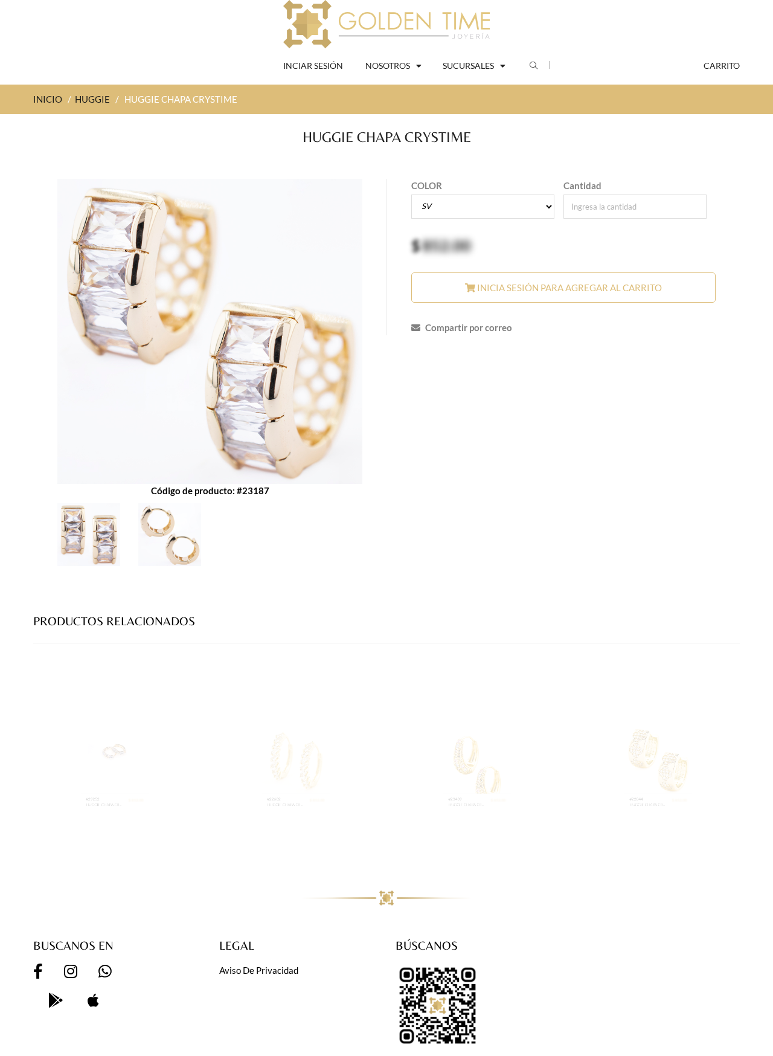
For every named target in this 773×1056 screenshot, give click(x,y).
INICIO (47, 99)
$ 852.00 (163, 837)
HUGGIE (92, 99)
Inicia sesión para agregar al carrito (568, 287)
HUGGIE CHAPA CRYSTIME (91, 848)
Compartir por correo (467, 327)
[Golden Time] (386, 24)
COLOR (426, 185)
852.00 (446, 245)
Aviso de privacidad (258, 970)
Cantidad (582, 185)
